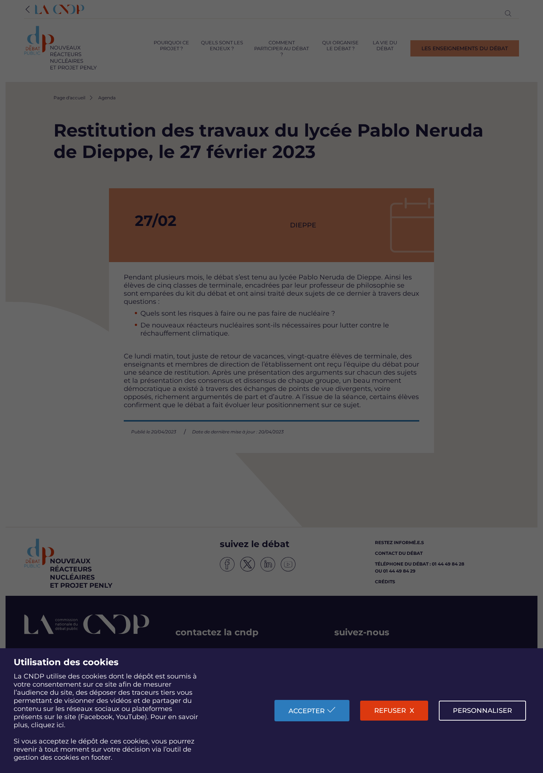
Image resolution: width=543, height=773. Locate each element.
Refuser (390, 711)
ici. (61, 725)
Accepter (306, 711)
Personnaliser (482, 711)
